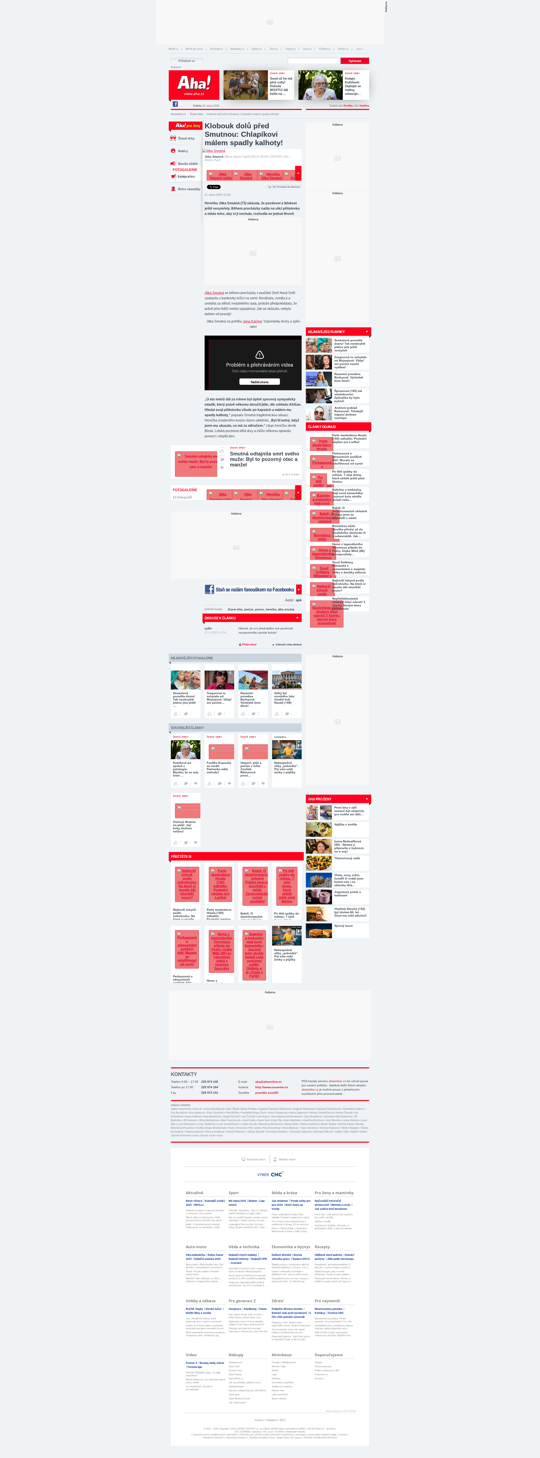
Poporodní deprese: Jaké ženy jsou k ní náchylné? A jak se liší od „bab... (291, 1338)
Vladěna (364, 105)
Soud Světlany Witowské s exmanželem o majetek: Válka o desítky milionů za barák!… (349, 567)
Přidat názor (249, 644)
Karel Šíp (276, 1120)
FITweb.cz (325, 49)
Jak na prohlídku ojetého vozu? (245, 1382)
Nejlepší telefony (239, 1258)
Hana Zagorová (298, 1112)
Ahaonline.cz (178, 114)
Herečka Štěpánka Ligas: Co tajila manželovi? (203, 1374)
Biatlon (253, 1200)
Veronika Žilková (323, 1131)
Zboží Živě (234, 1366)
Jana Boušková (312, 1116)
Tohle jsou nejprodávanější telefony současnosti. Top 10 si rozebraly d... (247, 1284)
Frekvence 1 (321, 1374)
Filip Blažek (232, 1112)
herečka (271, 609)
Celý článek (292, 474)
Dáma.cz (257, 49)
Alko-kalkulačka (196, 1254)
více (358, 49)
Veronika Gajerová (301, 1131)
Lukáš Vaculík (249, 1124)
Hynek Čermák (344, 1112)
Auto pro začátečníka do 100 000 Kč (247, 1390)
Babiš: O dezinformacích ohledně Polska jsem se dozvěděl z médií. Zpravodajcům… (349, 513)
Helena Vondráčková (321, 1112)
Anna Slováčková (214, 1108)
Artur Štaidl (232, 1108)
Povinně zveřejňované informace (320, 1437)
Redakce (271, 1420)
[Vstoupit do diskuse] (221, 467)
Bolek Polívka (248, 1108)
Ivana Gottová (193, 1116)
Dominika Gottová (353, 1108)
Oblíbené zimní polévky (329, 1254)
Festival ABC (336, 1313)
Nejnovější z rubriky (326, 331)
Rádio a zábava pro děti (327, 1370)
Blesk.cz (173, 49)
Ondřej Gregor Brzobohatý (211, 1127)
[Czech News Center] (277, 1173)
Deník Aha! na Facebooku (175, 104)
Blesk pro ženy (194, 49)
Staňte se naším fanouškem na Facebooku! (253, 589)
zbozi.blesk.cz (236, 1378)
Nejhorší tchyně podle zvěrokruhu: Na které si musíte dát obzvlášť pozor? (349, 585)
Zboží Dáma (235, 1374)
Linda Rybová (351, 1120)
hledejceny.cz (236, 1362)
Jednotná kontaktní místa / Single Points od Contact (275, 1437)
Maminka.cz (237, 49)
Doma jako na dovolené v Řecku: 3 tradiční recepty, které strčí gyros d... (334, 1280)
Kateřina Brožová (313, 1120)
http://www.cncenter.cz (271, 1087)
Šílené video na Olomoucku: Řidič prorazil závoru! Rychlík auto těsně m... (204, 1219)
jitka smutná (286, 609)
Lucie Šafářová (206, 1124)
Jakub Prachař (231, 1116)
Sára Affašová (290, 1127)
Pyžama (276, 1378)
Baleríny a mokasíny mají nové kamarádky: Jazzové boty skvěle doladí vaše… (348, 494)
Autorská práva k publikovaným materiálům (215, 1434)
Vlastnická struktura (236, 1437)
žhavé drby (235, 609)
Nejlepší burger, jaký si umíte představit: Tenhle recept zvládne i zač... (332, 1273)
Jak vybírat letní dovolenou (331, 1208)
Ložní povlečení (280, 1394)
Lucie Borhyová (186, 1124)
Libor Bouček (332, 1120)
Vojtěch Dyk (341, 1131)
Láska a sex (186, 176)
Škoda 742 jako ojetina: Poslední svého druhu (202, 1273)
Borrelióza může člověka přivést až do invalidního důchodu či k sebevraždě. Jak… (349, 531)
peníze (248, 609)
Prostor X (192, 1363)
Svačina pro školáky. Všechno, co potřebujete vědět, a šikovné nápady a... (333, 1227)
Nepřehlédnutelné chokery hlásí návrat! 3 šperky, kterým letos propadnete (348, 603)
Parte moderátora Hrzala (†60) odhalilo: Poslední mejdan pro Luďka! (349, 439)
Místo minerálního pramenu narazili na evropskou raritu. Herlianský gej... (205, 1334)
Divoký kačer (214, 1309)
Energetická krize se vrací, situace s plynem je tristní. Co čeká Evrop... (290, 1280)
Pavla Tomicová (237, 1127)
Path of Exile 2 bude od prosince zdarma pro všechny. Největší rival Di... (332, 1334)
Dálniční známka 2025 (207, 1258)
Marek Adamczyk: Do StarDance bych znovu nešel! (205, 1381)
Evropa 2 (319, 1378)
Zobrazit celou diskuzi (289, 644)
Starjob (318, 1362)
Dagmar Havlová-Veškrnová (275, 1108)
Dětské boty (278, 1390)
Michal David (346, 1124)
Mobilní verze (287, 1159)
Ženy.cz (273, 49)
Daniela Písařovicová (329, 1108)
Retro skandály (189, 189)
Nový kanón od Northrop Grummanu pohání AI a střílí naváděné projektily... (248, 1277)
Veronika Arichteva (277, 1131)
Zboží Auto (234, 1394)
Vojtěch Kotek (358, 1131)
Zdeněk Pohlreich (181, 1135)
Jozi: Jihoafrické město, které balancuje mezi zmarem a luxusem (203, 1320)
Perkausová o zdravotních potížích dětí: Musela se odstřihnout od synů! (347, 458)
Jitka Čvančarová (230, 1120)
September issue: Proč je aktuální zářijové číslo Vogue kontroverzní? (246, 1323)
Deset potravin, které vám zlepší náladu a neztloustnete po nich (288, 1331)
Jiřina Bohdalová (208, 1120)
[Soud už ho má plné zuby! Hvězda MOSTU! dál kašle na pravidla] (247, 85)
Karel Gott (263, 1120)
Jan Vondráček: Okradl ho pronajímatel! (199, 1388)
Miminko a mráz (341, 1204)
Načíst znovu (260, 382)
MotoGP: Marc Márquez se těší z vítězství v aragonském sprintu (203, 1280)
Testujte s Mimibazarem (284, 1362)
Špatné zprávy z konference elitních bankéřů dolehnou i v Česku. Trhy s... (291, 1266)
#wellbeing (250, 1309)
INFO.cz (199, 1204)
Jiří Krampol (190, 1120)
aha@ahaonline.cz (268, 1081)
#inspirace (235, 1309)
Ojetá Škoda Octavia (239, 1398)
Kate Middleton (292, 1120)
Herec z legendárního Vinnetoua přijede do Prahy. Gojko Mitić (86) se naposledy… (348, 549)
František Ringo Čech (253, 1112)
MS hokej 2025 (238, 1200)
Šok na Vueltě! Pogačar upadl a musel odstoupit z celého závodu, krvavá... (248, 1219)
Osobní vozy (235, 1370)
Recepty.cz (216, 49)
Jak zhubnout (280, 1200)
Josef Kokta (249, 1120)
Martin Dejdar (328, 1124)
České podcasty (323, 1366)
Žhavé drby (196, 114)
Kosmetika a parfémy (282, 1382)
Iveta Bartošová (212, 1116)
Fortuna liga (195, 1367)
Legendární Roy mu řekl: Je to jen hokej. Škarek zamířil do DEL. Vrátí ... (248, 1226)
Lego (274, 1374)
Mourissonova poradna (329, 1309)
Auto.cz (307, 49)
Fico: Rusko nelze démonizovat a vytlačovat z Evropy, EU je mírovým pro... (290, 1223)
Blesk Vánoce (194, 1200)
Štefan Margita (350, 1127)
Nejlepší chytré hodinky (243, 1254)
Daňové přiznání (282, 1254)
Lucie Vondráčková (228, 1124)
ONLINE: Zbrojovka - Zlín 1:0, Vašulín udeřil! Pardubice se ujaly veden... (248, 1212)
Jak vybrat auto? (237, 1402)
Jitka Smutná (214, 293)
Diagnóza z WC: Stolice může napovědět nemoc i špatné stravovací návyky (291, 1324)
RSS (283, 1420)
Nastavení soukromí (213, 1437)
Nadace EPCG (301, 1258)
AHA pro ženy (319, 799)
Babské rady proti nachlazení (289, 1313)
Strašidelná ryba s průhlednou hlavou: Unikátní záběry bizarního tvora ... (334, 1327)
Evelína (348, 105)
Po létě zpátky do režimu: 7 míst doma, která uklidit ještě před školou (348, 476)
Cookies (343, 1434)
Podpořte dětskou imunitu (287, 1309)
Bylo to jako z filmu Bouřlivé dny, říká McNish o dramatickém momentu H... (205, 1266)
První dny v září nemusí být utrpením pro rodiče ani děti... (334, 1216)
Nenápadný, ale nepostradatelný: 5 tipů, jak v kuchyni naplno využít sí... (333, 1266)
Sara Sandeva (309, 1127)
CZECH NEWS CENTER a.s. (244, 1428)
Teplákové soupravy (282, 1386)
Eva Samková (197, 1112)
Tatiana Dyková (194, 1131)
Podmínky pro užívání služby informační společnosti (266, 1434)
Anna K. (197, 1108)
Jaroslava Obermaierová (338, 1116)
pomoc (259, 609)
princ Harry (216, 1135)
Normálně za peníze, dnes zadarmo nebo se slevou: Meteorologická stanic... (247, 1270)
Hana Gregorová (277, 1112)
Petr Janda (254, 1127)
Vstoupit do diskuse (286, 187)
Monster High (278, 1366)
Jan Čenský (248, 1116)
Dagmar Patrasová (304, 1108)
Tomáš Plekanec (235, 1131)
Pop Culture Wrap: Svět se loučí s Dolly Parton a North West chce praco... (246, 1316)
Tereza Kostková (214, 1131)
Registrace (176, 67)
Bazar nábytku (279, 1398)
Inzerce (259, 1420)
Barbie (275, 1370)
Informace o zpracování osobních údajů (316, 1434)
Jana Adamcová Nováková (286, 1116)
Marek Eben (292, 1124)
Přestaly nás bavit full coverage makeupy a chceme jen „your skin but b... (248, 1330)
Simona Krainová (329, 1127)
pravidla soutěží (266, 1092)
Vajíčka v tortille (323, 1221)
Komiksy (320, 1313)
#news (263, 1309)
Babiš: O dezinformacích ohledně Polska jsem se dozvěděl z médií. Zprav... (203, 1226)
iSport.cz (291, 49)
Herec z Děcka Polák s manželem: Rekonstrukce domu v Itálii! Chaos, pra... (290, 1230)
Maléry (183, 151)
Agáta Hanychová (181, 1108)
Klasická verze (255, 1159)
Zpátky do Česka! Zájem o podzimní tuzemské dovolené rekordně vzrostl (204, 1327)
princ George (200, 1135)
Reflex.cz (343, 49)
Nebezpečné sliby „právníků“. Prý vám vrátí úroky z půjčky (286, 954)
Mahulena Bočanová (271, 1124)
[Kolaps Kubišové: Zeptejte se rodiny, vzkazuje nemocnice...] (321, 85)
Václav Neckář (255, 1131)
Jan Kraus (263, 1116)
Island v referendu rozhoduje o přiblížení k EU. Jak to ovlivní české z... (290, 1273)
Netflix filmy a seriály (198, 1313)
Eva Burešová (179, 1112)
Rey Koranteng (271, 1127)
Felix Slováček (215, 1112)
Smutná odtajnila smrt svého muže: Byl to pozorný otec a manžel (264, 459)
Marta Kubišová (310, 1124)
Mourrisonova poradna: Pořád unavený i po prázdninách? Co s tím (333, 1320)
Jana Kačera (252, 321)
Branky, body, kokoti (212, 1363)
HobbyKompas (236, 1386)
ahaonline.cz (337, 1081)
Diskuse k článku (220, 617)
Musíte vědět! (188, 163)
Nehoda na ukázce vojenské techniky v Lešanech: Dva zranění (205, 1212)
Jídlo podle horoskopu (340, 1258)
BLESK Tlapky (195, 1309)
